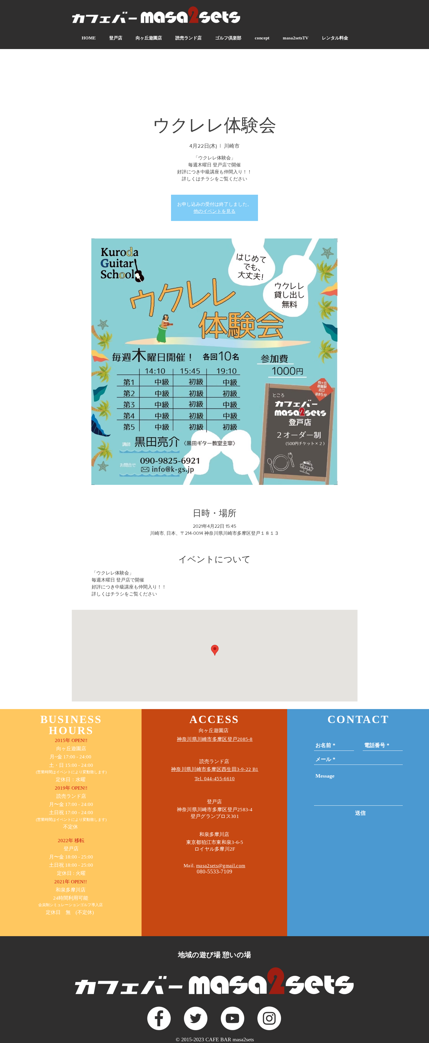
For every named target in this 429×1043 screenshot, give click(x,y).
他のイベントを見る (214, 211)
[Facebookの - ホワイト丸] (159, 1018)
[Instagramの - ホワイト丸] (269, 1018)
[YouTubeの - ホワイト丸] (232, 1018)
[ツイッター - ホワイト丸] (195, 1018)
